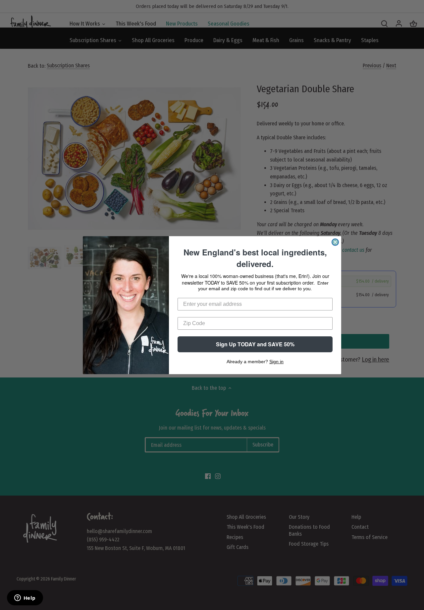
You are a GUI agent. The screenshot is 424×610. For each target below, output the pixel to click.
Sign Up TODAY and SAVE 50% (255, 344)
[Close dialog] (335, 242)
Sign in (276, 361)
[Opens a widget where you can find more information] (25, 598)
